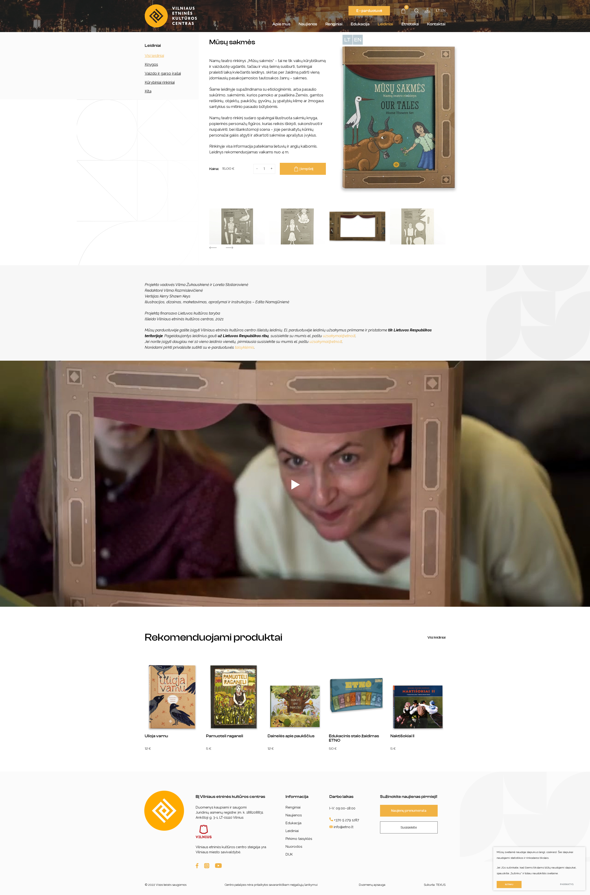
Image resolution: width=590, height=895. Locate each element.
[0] (403, 12)
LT (438, 10)
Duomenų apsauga (372, 884)
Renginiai (333, 24)
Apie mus (281, 24)
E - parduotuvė (369, 11)
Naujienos (308, 24)
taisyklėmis (244, 347)
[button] (213, 248)
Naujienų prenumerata (408, 810)
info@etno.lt (343, 827)
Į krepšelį (306, 169)
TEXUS (440, 884)
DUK (289, 854)
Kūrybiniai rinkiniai (160, 82)
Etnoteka (410, 24)
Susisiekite (409, 827)
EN (443, 10)
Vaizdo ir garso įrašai (163, 73)
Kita (148, 91)
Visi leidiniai (154, 55)
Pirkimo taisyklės (299, 839)
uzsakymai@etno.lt (339, 335)
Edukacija (360, 24)
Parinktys (567, 884)
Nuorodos (294, 846)
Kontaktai (436, 24)
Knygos (151, 64)
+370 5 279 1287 (346, 820)
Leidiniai (385, 24)
